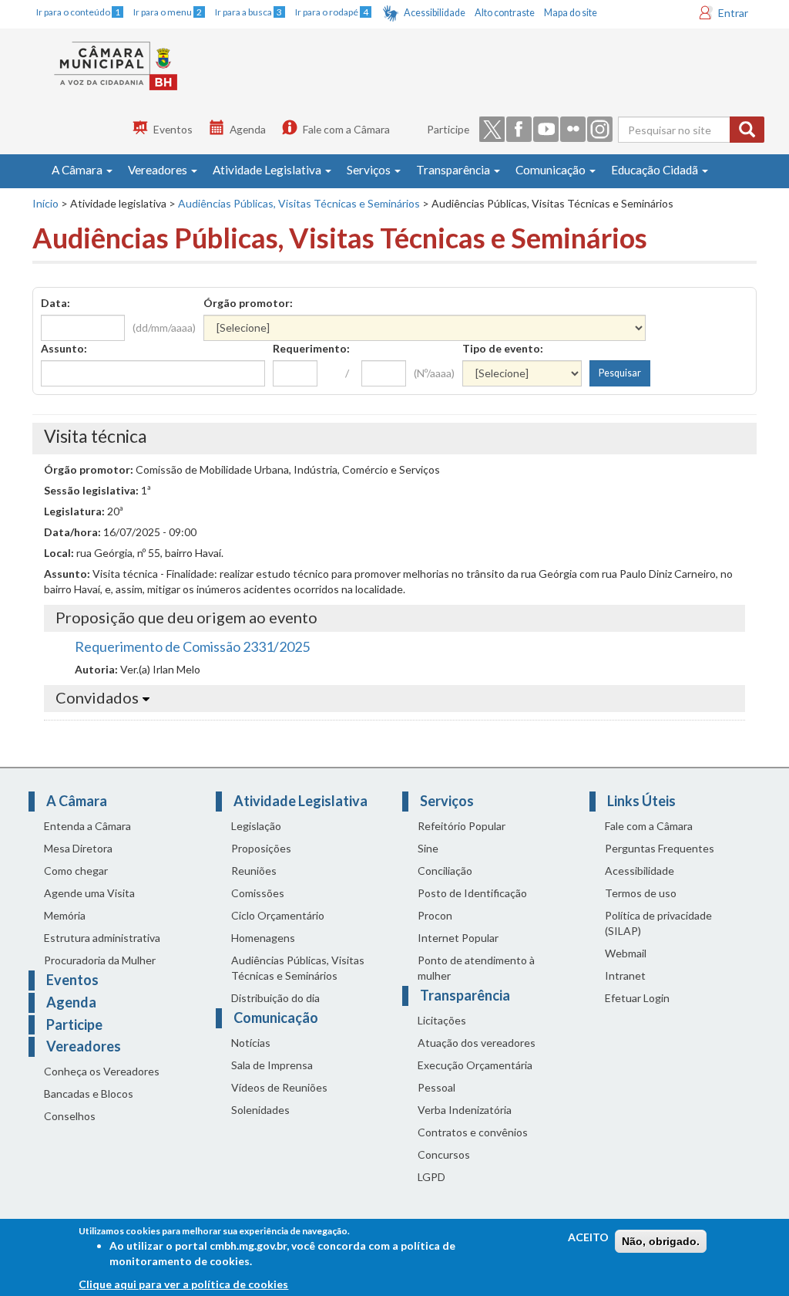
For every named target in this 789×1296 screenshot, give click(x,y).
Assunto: (64, 348)
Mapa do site (570, 13)
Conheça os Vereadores (101, 1071)
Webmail (625, 953)
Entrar (733, 12)
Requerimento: (311, 348)
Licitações (442, 1020)
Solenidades (260, 1109)
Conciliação (445, 870)
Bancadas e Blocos (88, 1093)
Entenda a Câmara (87, 825)
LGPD (431, 1176)
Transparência (454, 170)
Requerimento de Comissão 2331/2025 (192, 646)
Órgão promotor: (248, 302)
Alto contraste (505, 13)
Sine (428, 848)
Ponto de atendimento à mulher (476, 967)
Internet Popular (458, 937)
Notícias (250, 1042)
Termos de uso (641, 892)
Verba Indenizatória (465, 1109)
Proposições (261, 848)
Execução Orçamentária (475, 1065)
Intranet (625, 975)
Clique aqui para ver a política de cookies (183, 1284)
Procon (435, 915)
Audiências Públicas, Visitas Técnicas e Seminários (299, 203)
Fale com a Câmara (346, 129)
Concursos (444, 1154)
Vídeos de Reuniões (279, 1087)
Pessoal (436, 1087)
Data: (55, 302)
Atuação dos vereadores (477, 1042)
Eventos (173, 129)
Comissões (257, 892)
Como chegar (76, 870)
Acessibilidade (434, 13)
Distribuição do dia (275, 997)
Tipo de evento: (502, 348)
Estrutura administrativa (102, 937)
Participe (448, 129)
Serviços (370, 170)
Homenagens (263, 937)
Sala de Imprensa (272, 1065)
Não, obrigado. (661, 1241)
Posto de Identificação (472, 892)
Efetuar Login (637, 997)
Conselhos (70, 1115)
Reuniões (254, 870)
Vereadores (159, 170)
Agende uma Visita (89, 892)
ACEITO (588, 1237)
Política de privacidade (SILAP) (658, 923)
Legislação (256, 825)
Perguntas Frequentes (659, 848)
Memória (65, 915)
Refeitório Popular (461, 825)
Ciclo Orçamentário (277, 915)
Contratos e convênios (473, 1132)
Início (45, 203)
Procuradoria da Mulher (100, 960)
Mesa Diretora (78, 848)
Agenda (248, 129)
